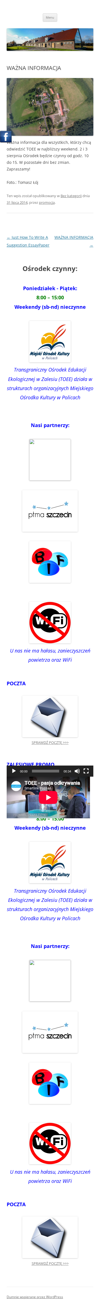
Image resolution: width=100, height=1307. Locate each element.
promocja (47, 202)
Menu (50, 17)
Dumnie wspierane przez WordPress (35, 1297)
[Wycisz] (77, 771)
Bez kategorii (71, 195)
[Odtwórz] (14, 771)
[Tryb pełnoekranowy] (86, 771)
